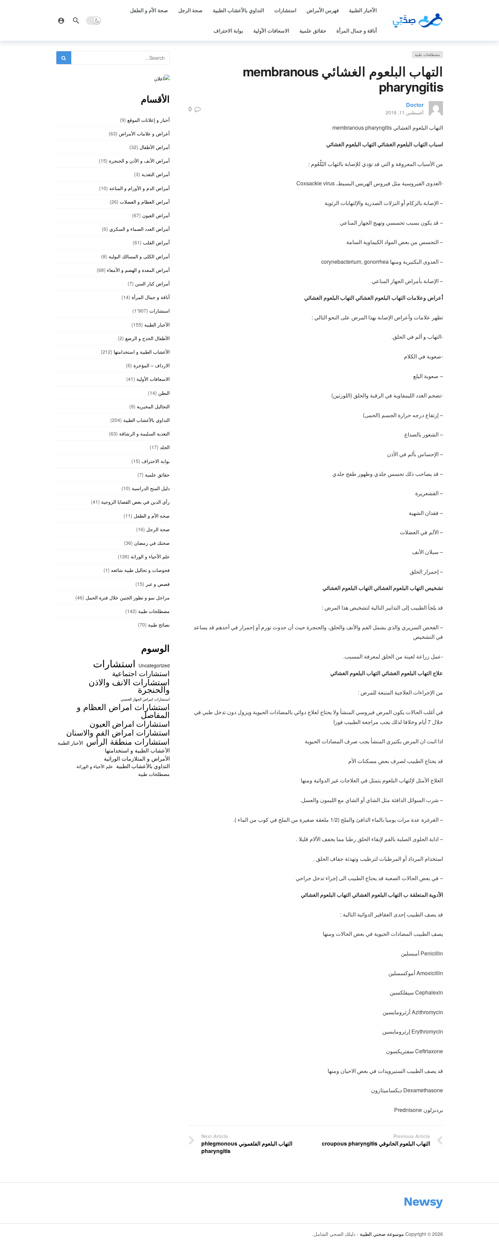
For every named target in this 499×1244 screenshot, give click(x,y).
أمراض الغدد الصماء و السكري (139, 228)
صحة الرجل (190, 10)
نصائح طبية (159, 624)
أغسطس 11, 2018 (405, 112)
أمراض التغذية (156, 174)
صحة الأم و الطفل (149, 10)
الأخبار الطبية (363, 10)
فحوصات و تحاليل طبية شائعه (140, 570)
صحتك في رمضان (152, 542)
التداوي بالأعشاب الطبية (238, 10)
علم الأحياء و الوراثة (150, 556)
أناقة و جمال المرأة (356, 30)
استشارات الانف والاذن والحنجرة (129, 685)
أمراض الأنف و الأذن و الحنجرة (139, 160)
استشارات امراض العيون (130, 723)
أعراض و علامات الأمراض (144, 133)
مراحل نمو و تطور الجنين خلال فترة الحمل (128, 597)
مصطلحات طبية (427, 54)
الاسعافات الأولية (271, 30)
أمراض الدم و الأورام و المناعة (139, 188)
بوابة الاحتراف (228, 30)
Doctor (415, 105)
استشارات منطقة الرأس (128, 741)
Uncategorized (154, 665)
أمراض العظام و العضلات (145, 201)
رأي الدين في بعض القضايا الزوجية (135, 501)
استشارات (285, 10)
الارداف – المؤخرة (151, 365)
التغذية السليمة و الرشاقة (144, 433)
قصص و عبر (158, 583)
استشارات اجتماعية (141, 673)
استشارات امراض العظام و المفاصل (123, 710)
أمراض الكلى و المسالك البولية (139, 256)
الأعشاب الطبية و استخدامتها (142, 351)
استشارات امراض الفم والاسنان (118, 732)
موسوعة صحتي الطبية (382, 1233)
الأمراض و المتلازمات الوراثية (137, 758)
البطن (164, 392)
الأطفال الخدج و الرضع (147, 338)
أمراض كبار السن (152, 283)
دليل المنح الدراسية (151, 488)
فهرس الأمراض (323, 10)
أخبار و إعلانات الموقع (148, 119)
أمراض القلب (156, 242)
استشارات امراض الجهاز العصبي (145, 699)
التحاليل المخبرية (153, 406)
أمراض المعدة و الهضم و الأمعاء (138, 269)
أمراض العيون (156, 215)
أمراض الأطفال (155, 147)
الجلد (165, 447)
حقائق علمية (312, 30)
